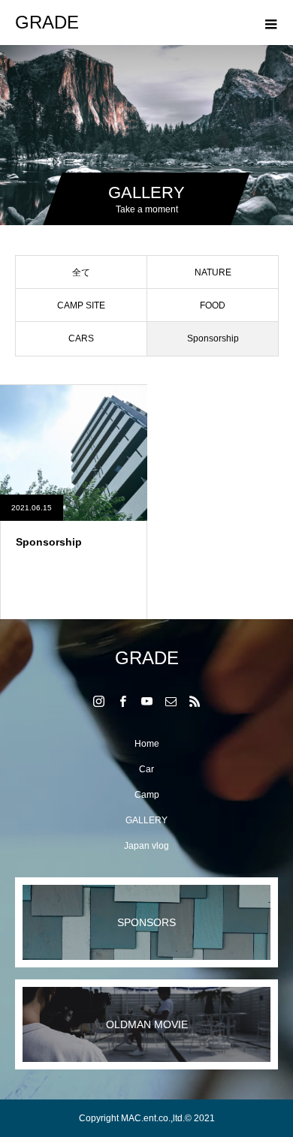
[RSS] (194, 700)
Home (146, 743)
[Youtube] (146, 700)
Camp (146, 795)
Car (146, 769)
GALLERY (146, 820)
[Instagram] (98, 700)
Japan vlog (146, 846)
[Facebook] (122, 700)
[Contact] (170, 700)
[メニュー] (270, 22)
